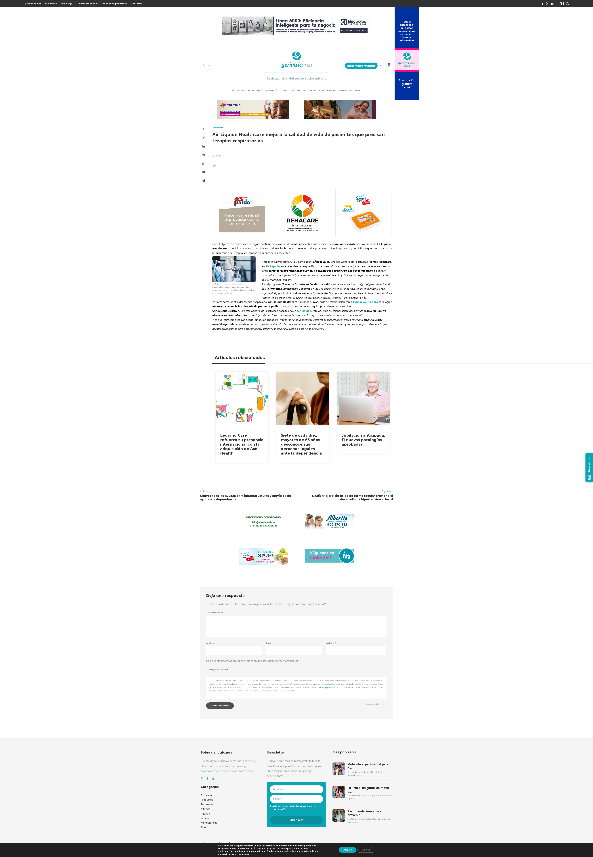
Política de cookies (88, 3)
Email (269, 643)
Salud (357, 90)
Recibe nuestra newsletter (361, 65)
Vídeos (312, 90)
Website (331, 643)
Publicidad (51, 3)
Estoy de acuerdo (218, 669)
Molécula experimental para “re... (368, 766)
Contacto (136, 3)
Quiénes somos (32, 3)
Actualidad (238, 90)
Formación (345, 90)
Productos (254, 90)
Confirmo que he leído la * (293, 807)
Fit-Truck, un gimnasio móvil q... (368, 789)
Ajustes (366, 849)
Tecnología (287, 90)
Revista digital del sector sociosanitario (296, 78)
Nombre (211, 643)
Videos (205, 818)
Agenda (301, 90)
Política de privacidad (114, 3)
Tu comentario (214, 612)
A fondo (270, 90)
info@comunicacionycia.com (321, 687)
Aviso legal (67, 3)
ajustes (245, 854)
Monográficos (327, 90)
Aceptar (347, 849)
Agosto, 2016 (217, 156)
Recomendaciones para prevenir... (364, 813)
